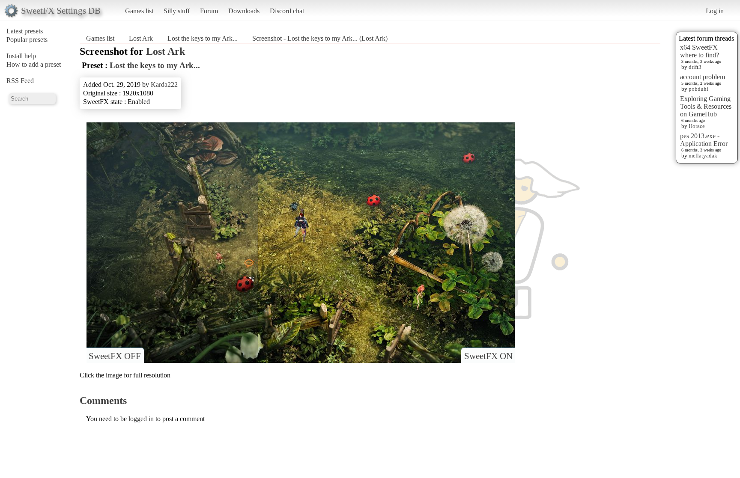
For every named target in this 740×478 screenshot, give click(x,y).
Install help (21, 55)
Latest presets (24, 31)
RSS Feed (20, 80)
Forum (209, 11)
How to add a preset (33, 64)
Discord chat (287, 11)
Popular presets (27, 39)
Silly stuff (177, 11)
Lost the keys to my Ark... (202, 38)
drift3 (695, 67)
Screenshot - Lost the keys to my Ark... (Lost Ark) (320, 38)
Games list (139, 11)
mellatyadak (703, 155)
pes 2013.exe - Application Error (704, 139)
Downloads (244, 11)
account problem (702, 76)
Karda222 (164, 84)
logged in (141, 418)
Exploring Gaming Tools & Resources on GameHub (705, 106)
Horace (697, 126)
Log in (715, 11)
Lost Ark (141, 38)
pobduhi (698, 89)
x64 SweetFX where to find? (699, 51)
